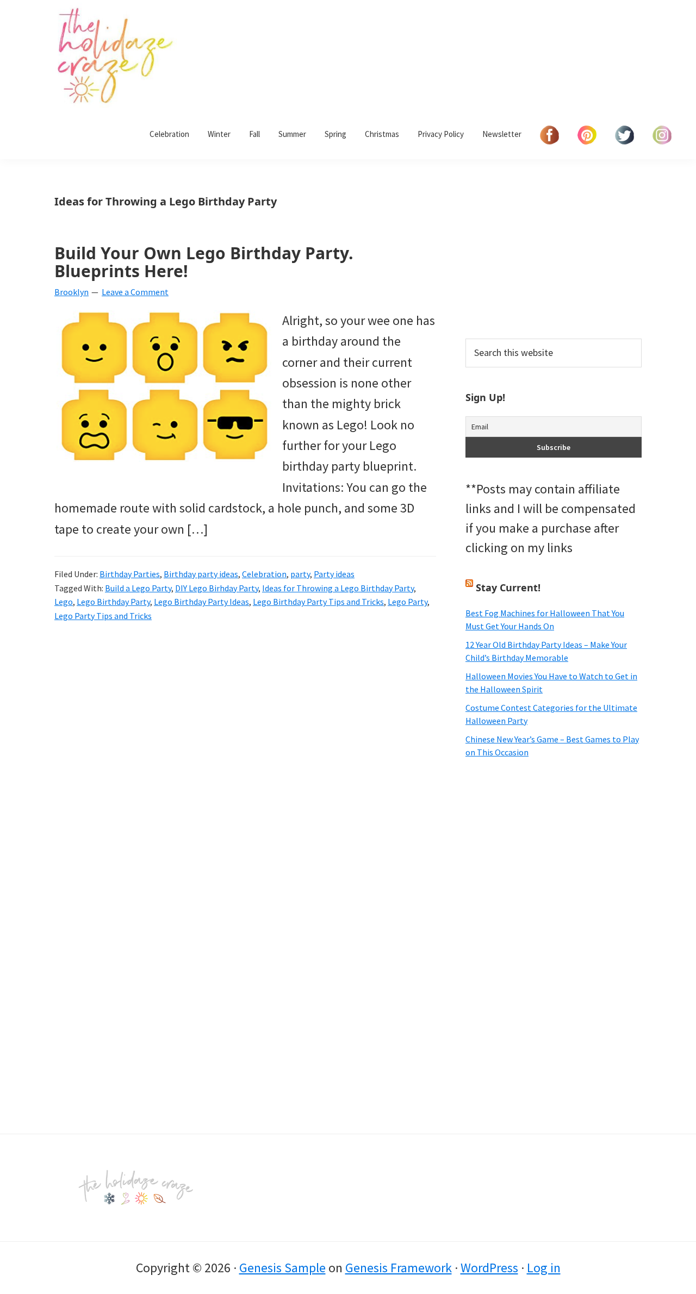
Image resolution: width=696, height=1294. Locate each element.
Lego (63, 601)
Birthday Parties (130, 573)
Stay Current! (508, 587)
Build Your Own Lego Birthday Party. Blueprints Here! (203, 262)
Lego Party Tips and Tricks (103, 615)
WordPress (489, 1267)
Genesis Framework (398, 1267)
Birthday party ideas (201, 573)
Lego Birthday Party (113, 601)
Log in (544, 1267)
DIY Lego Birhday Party (216, 588)
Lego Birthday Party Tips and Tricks (318, 601)
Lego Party (407, 601)
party (300, 573)
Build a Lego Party (138, 588)
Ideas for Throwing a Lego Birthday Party (338, 588)
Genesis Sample (282, 1267)
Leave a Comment (135, 291)
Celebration (264, 573)
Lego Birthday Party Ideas (201, 601)
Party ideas (334, 573)
